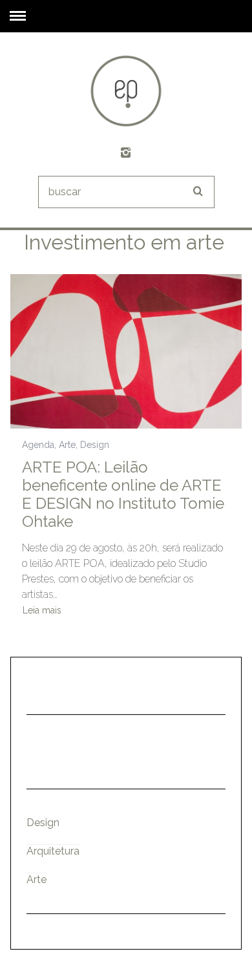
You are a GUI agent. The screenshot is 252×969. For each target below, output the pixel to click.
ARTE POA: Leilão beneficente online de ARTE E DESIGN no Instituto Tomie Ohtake (123, 494)
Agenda (38, 445)
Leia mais (42, 610)
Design (94, 445)
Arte (67, 445)
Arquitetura (52, 851)
